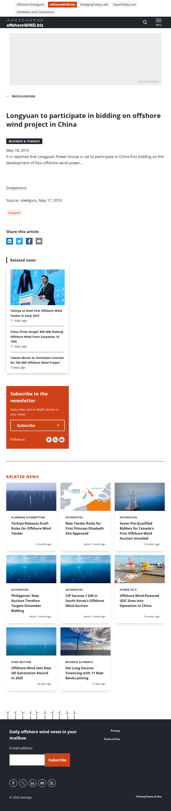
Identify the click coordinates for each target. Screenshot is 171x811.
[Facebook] (49, 439)
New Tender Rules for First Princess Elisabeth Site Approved (84, 528)
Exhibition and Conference (35, 12)
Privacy (115, 730)
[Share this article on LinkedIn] (9, 241)
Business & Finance (24, 141)
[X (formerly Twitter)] (55, 439)
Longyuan (14, 213)
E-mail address (21, 748)
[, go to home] (25, 22)
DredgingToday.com (94, 4)
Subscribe (26, 425)
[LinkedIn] (62, 439)
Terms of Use (112, 739)
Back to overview (23, 96)
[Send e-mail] (42, 783)
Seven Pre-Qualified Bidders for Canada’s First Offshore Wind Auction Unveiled (137, 531)
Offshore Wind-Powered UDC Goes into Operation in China (139, 600)
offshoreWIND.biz (62, 4)
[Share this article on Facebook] (29, 241)
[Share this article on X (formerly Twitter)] (19, 241)
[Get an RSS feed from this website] (52, 783)
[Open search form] (145, 22)
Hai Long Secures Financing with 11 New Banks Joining (84, 673)
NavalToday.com (124, 4)
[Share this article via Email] (39, 241)
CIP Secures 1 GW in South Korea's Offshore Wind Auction (84, 600)
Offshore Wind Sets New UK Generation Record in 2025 (31, 673)
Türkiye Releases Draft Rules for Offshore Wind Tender (31, 528)
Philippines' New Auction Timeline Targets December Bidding (26, 603)
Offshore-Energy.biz (31, 4)
